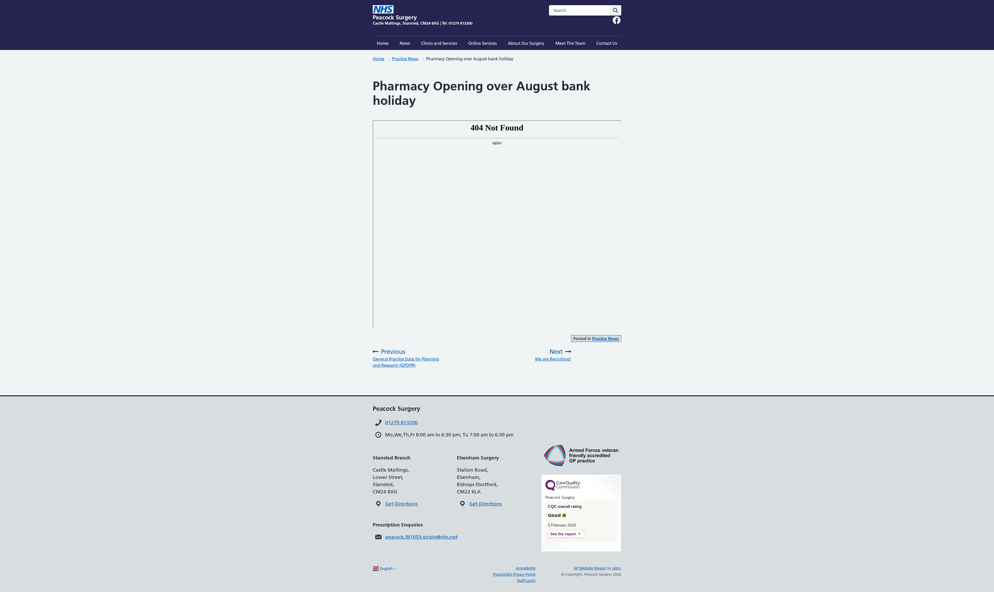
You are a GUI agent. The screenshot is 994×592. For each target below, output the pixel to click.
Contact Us (606, 43)
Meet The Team (570, 43)
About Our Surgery (526, 43)
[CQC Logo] (562, 489)
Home (383, 43)
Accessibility (526, 568)
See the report (563, 534)
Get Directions (401, 504)
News (405, 43)
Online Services (482, 43)
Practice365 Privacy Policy (514, 574)
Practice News (405, 58)
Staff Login (526, 580)
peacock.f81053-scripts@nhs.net (421, 537)
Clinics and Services (439, 43)
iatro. (616, 568)
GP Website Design (590, 568)
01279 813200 (401, 423)
